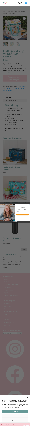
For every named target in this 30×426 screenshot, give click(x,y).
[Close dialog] (29, 204)
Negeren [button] (26, 425)
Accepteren (15, 411)
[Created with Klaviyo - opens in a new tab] (15, 221)
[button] (27, 397)
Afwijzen (15, 415)
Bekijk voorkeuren (15, 420)
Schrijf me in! (22, 214)
